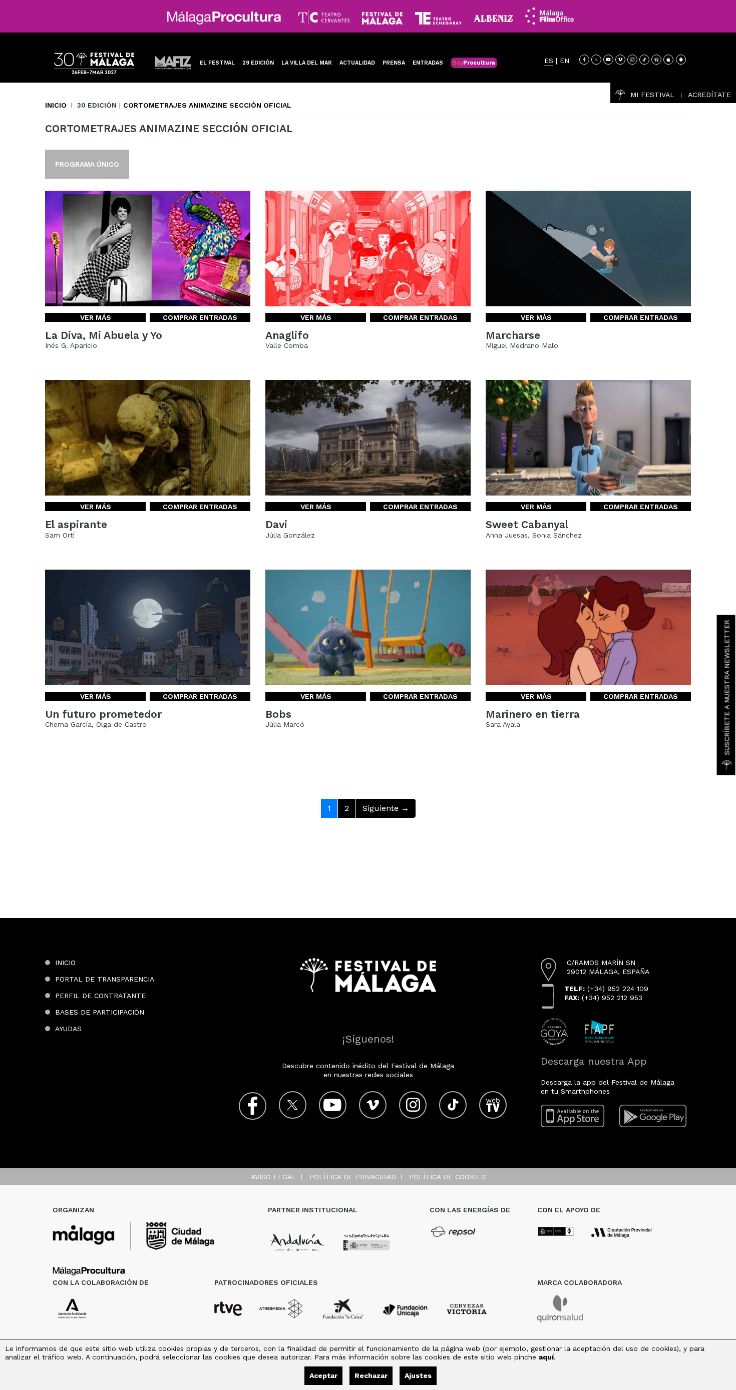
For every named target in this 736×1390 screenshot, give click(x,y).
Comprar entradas (200, 317)
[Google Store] (681, 60)
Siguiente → (385, 808)
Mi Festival (652, 95)
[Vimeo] (620, 60)
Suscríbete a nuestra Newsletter (727, 687)
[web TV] (656, 60)
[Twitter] (596, 60)
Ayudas (68, 1029)
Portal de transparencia (104, 979)
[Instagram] (632, 60)
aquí (546, 1357)
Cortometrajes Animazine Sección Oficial (207, 105)
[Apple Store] (668, 60)
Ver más (95, 317)
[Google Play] (652, 1116)
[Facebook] (584, 60)
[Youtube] (608, 60)
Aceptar (323, 1375)
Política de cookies (447, 1177)
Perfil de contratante (100, 996)
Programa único (87, 164)
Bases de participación (99, 1012)
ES (548, 61)
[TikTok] (644, 60)
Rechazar (371, 1375)
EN (564, 61)
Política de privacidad (352, 1177)
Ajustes (418, 1375)
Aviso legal (273, 1177)
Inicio (56, 105)
